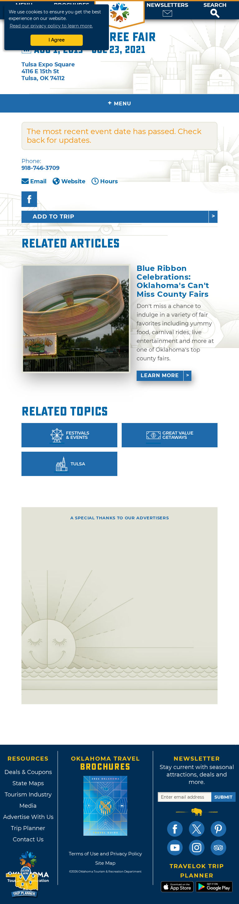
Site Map (105, 863)
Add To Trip (53, 216)
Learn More (160, 375)
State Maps (28, 783)
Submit (223, 797)
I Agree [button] (57, 40)
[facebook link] (175, 829)
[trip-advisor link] (218, 847)
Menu (119, 103)
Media (28, 805)
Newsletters (167, 5)
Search (215, 5)
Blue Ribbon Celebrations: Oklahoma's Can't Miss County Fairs (173, 281)
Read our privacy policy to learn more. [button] (51, 26)
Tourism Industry (28, 794)
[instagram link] (196, 847)
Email (38, 181)
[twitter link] (196, 829)
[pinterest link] (218, 829)
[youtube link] (175, 847)
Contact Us (28, 839)
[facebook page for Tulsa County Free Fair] (29, 199)
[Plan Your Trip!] (22, 882)
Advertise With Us (28, 817)
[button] (215, 10)
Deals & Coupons (28, 772)
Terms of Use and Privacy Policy (105, 854)
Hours (109, 181)
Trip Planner (28, 828)
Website (73, 181)
